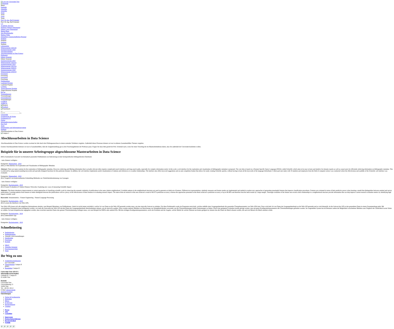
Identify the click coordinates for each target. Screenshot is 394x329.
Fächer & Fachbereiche (12, 297)
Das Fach (4, 124)
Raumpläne (8, 268)
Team (2, 13)
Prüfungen (4, 55)
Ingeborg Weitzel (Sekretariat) (10, 27)
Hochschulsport (10, 304)
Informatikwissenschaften (9, 122)
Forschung (4, 74)
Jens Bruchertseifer (7, 33)
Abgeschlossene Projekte (9, 88)
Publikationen (5, 81)
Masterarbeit (13, 164)
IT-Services (8, 303)
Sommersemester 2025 (8, 61)
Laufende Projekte (7, 83)
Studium (3, 39)
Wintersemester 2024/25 (8, 63)
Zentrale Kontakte (7, 292)
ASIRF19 (4, 103)
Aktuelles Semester (11, 247)
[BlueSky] (5, 327)
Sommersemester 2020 (8, 70)
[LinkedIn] (14, 327)
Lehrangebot (5, 46)
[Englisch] (4, 107)
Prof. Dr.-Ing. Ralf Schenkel (10, 20)
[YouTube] (8, 327)
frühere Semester (6, 57)
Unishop (7, 306)
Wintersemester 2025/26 (8, 48)
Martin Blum (5, 31)
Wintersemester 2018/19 (8, 72)
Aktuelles (4, 9)
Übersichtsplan (10, 264)
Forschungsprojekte (11, 249)
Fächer (3, 120)
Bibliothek (8, 299)
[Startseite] (10, 2)
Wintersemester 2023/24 (8, 66)
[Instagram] (11, 327)
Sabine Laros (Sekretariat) (9, 29)
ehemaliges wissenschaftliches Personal (13, 37)
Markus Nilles (5, 35)
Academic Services (7, 26)
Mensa (7, 301)
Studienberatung (10, 234)
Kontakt (7, 242)
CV (2, 24)
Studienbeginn (9, 232)
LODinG (4, 87)
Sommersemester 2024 (8, 64)
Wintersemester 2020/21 (8, 68)
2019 (19, 164)
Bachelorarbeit (14, 185)
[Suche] (1, 111)
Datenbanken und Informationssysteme (13, 127)
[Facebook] (2, 327)
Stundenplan (9, 238)
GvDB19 (4, 101)
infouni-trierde (10, 290)
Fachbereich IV (6, 118)
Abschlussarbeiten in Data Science (12, 53)
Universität (4, 115)
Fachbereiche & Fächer (8, 116)
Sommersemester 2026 (8, 50)
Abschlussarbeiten (7, 51)
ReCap (3, 92)
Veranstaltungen (6, 94)
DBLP (7, 245)
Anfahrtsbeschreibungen (13, 261)
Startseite (4, 7)
